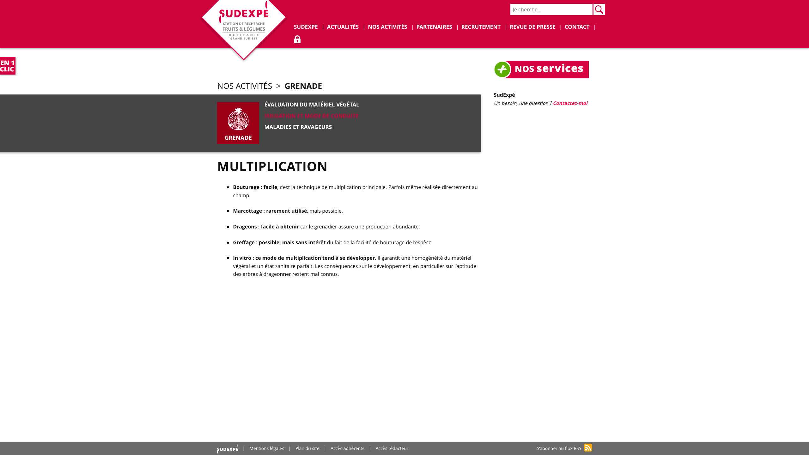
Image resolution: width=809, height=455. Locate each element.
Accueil (227, 448)
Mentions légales (266, 449)
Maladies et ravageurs (298, 127)
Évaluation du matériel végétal (311, 104)
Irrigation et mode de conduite (311, 116)
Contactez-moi (570, 103)
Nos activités (244, 86)
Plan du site (307, 449)
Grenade (303, 85)
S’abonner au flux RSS (559, 449)
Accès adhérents (347, 449)
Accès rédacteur (392, 449)
